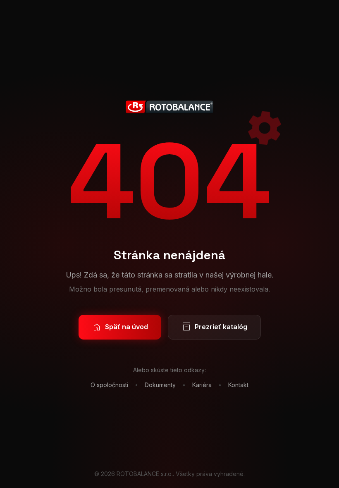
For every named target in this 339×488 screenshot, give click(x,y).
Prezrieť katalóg (214, 327)
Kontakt (238, 384)
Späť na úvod (120, 327)
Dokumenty (160, 384)
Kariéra (202, 384)
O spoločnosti (109, 384)
